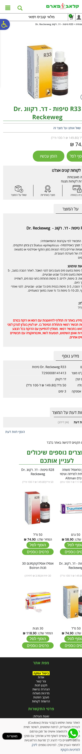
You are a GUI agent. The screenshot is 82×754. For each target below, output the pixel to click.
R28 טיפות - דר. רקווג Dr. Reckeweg (37, 471)
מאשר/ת (12, 736)
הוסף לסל (38, 545)
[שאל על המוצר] (18, 189)
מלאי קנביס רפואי (41, 17)
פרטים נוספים (38, 551)
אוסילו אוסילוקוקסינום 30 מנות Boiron (37, 565)
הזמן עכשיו (48, 156)
